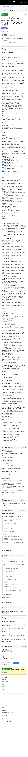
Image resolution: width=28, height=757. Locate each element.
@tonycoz (9, 451)
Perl (4, 6)
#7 (3, 183)
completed (6, 658)
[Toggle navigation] (2, 2)
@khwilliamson (10, 621)
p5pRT (5, 34)
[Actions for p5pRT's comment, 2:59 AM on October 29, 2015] (25, 49)
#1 (3, 160)
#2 (3, 163)
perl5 (7, 6)
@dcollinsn (9, 52)
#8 (3, 189)
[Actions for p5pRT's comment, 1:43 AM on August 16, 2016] (25, 447)
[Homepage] (14, 2)
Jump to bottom (5, 31)
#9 (3, 198)
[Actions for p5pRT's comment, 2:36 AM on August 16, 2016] (25, 510)
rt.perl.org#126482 (13, 38)
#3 (3, 166)
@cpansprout (10, 513)
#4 (3, 170)
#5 (3, 176)
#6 (3, 179)
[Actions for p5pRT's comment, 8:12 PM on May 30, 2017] (25, 618)
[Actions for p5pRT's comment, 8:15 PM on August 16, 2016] (25, 556)
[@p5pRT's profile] (3, 34)
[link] (6, 657)
